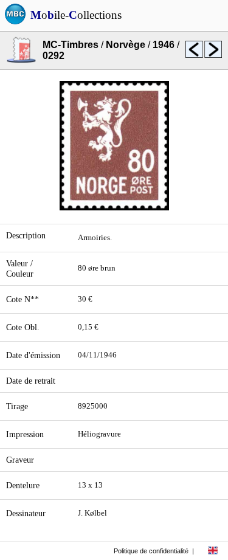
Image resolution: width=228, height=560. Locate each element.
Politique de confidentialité (151, 551)
